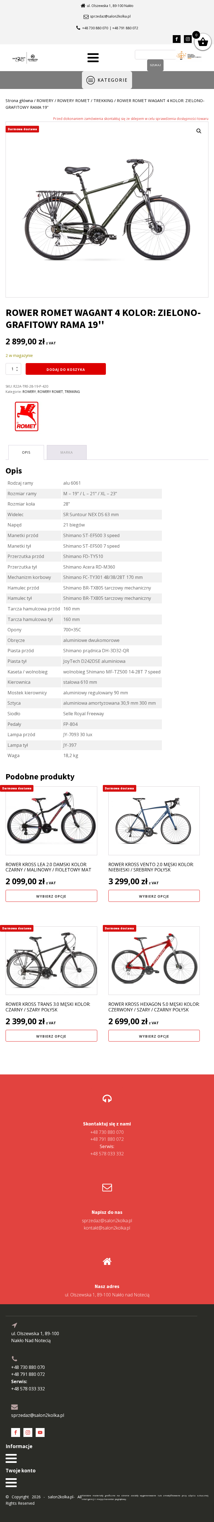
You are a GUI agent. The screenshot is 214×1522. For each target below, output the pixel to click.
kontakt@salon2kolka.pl (107, 1228)
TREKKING (103, 100)
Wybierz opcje (51, 896)
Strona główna (19, 100)
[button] (199, 131)
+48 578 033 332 (107, 1150)
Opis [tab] (26, 452)
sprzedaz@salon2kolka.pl (110, 16)
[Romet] (26, 417)
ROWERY (45, 100)
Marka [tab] (66, 452)
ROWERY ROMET (73, 100)
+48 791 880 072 (107, 1139)
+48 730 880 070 (95, 28)
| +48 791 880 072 (124, 28)
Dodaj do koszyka (66, 369)
